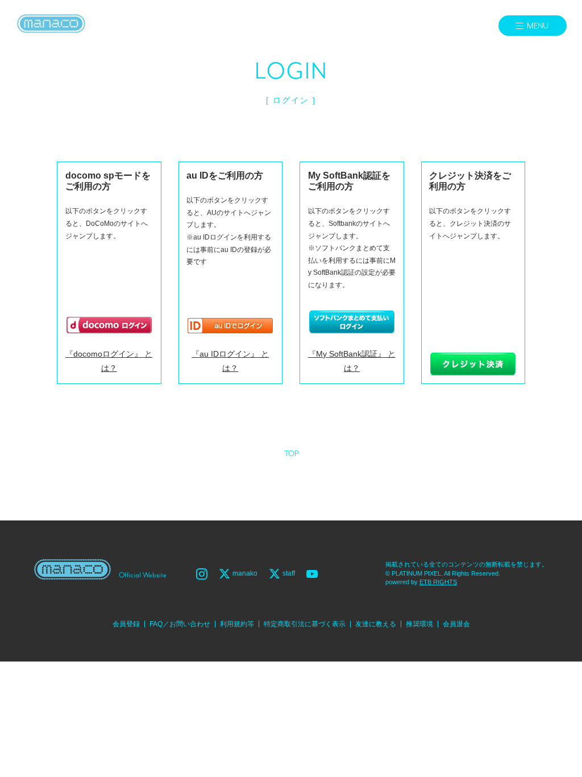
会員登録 (126, 624)
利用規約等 (237, 624)
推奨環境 (419, 624)
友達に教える (375, 624)
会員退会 (456, 624)
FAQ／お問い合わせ (179, 624)
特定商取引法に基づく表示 (305, 624)
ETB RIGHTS (438, 581)
